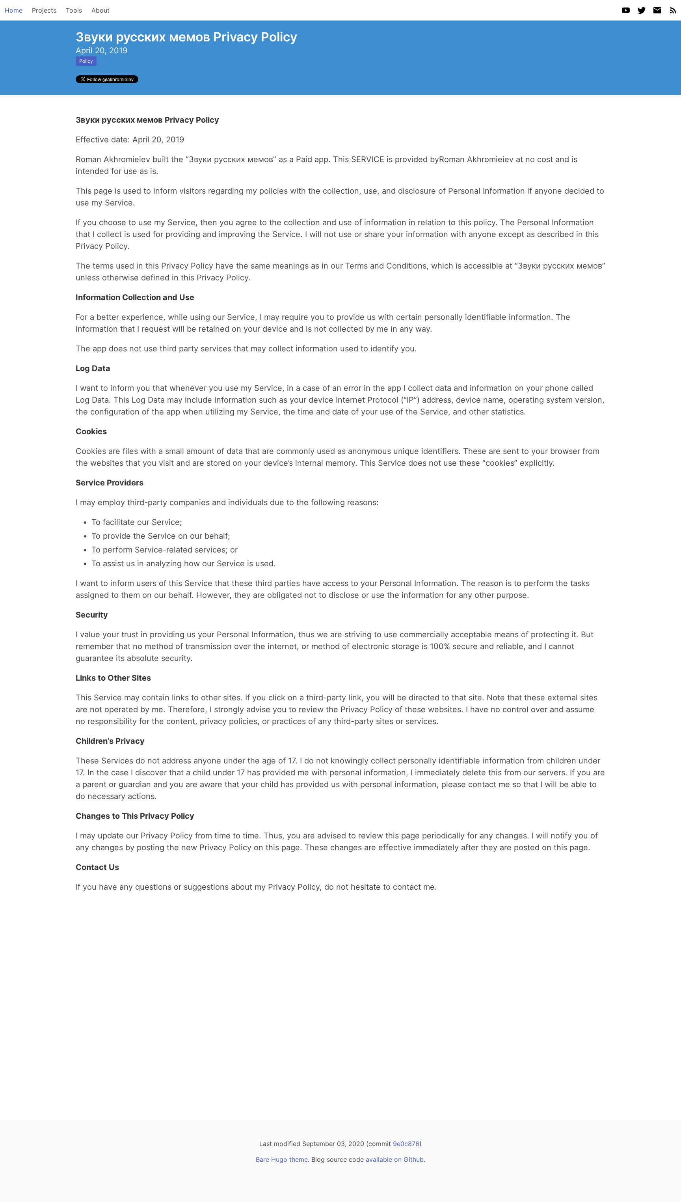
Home (13, 10)
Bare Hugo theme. (282, 1159)
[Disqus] (340, 999)
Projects (44, 10)
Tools (74, 10)
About (100, 10)
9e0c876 (406, 1144)
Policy (86, 61)
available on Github (395, 1159)
